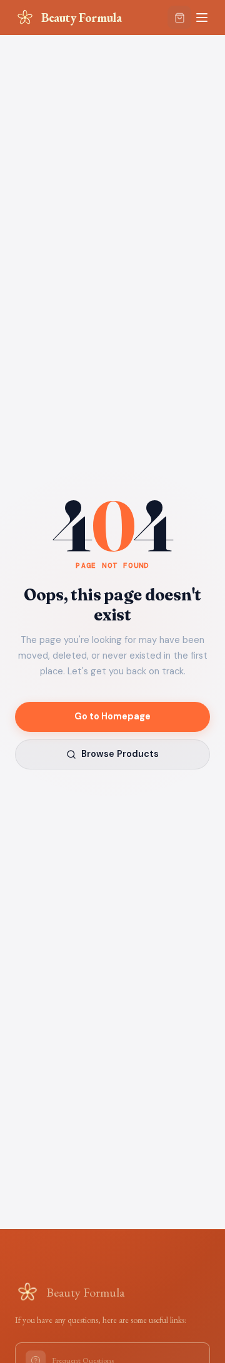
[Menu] (202, 17)
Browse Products (120, 753)
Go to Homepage (112, 716)
